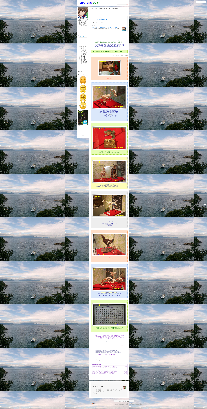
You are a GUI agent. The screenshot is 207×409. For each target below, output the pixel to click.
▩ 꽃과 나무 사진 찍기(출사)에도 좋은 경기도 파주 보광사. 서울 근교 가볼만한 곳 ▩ (104, 370)
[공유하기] (94, 360)
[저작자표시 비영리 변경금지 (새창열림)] (103, 360)
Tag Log (128, 403)
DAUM (126, 404)
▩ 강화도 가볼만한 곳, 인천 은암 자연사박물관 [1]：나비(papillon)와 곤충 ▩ (103, 373)
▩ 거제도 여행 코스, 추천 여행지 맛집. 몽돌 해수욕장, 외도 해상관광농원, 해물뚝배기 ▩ (104, 367)
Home (121, 403)
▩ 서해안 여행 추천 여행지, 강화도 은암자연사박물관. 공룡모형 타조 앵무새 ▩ (103, 366)
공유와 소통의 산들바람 (98, 386)
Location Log (125, 403)
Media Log (131, 403)
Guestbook (135, 403)
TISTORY (94, 403)
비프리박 (115, 404)
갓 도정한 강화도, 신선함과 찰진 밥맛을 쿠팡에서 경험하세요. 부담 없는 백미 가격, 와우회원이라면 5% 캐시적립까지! (109, 22)
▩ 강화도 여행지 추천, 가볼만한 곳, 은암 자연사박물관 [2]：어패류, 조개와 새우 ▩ (104, 371)
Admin (139, 403)
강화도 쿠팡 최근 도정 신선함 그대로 (100, 19)
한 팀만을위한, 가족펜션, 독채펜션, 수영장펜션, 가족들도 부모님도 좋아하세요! (106, 29)
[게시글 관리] (96, 360)
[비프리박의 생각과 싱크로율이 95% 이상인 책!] (83, 124)
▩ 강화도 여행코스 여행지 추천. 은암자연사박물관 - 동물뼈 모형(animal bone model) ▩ (105, 8)
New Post (141, 403)
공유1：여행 (94, 364)
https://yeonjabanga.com (96, 25)
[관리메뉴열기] (205, 204)
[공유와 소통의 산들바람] (90, 4)
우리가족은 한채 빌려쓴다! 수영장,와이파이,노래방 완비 (104, 27)
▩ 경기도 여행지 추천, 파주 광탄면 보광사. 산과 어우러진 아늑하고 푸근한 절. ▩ (103, 372)
